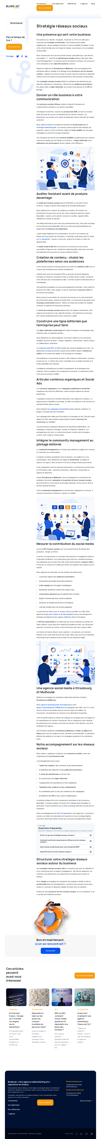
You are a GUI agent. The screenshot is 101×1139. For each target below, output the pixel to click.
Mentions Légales (35, 1134)
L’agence (83, 4)
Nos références (14, 1109)
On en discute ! (14, 47)
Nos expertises (58, 4)
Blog (93, 4)
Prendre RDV (50, 951)
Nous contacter (44, 8)
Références (72, 4)
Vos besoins (41, 4)
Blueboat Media (85, 1101)
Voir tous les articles (85, 976)
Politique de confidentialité (18, 1134)
